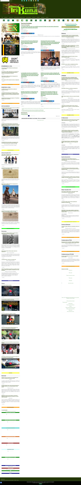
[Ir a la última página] (35, 115)
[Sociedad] (39, 17)
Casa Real (47, 17)
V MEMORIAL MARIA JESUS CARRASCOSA (70, 25)
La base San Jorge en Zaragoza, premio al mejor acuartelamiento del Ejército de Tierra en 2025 (33, 111)
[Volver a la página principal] (38, 0)
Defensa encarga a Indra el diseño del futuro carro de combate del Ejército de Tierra (50, 74)
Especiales (42, 17)
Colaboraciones (24, 114)
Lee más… (3, 74)
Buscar (11, 0)
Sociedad (38, 17)
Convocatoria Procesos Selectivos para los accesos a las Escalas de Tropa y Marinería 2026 (29, 42)
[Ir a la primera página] (21, 115)
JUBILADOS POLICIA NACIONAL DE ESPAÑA (10, 465)
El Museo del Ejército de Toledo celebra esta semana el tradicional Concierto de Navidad (32, 110)
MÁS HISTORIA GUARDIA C (10, 228)
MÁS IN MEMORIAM (70, 154)
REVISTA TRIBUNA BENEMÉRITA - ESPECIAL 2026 (70, 29)
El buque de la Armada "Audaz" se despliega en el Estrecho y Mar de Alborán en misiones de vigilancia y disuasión (49, 93)
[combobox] (4, 0)
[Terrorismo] (35, 17)
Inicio (2, 17)
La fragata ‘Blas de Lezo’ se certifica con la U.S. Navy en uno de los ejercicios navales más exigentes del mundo (40, 27)
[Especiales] (44, 17)
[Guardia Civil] (12, 17)
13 (32, 115)
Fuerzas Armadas (28, 17)
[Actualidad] (7, 17)
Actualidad (5, 17)
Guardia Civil (10, 17)
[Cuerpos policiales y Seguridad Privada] (24, 17)
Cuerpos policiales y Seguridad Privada (19, 17)
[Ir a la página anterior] (22, 115)
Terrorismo (33, 17)
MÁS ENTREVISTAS (10, 280)
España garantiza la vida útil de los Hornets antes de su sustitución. (29, 92)
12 (31, 115)
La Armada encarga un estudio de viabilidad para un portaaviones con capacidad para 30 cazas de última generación (30, 74)
